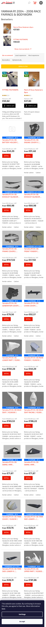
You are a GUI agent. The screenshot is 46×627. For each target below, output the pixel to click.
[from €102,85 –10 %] (34, 292)
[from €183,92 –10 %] (12, 399)
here (3, 608)
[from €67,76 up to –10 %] (12, 183)
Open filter (23, 66)
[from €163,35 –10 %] (12, 238)
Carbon (38, 173)
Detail (6, 156)
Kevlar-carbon (28, 173)
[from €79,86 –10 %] (12, 451)
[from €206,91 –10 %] (34, 399)
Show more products (22, 49)
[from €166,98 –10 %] (12, 346)
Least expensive (20, 55)
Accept (22, 621)
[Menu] (41, 3)
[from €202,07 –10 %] (34, 558)
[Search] (29, 3)
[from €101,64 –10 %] (34, 129)
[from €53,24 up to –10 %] (34, 238)
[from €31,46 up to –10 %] (34, 505)
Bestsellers (6, 60)
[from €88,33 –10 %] (12, 292)
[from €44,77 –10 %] (12, 129)
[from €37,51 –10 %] (12, 505)
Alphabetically (17, 60)
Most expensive (33, 55)
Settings (22, 614)
